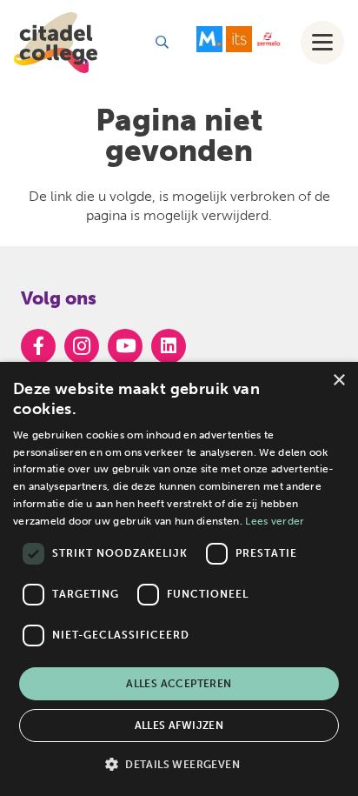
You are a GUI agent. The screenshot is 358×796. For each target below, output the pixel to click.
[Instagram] (81, 346)
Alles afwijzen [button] (179, 725)
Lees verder (274, 521)
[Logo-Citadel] (55, 42)
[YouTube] (125, 346)
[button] (162, 42)
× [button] (338, 380)
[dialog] (179, 579)
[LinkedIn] (168, 346)
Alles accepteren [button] (178, 684)
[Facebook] (38, 346)
